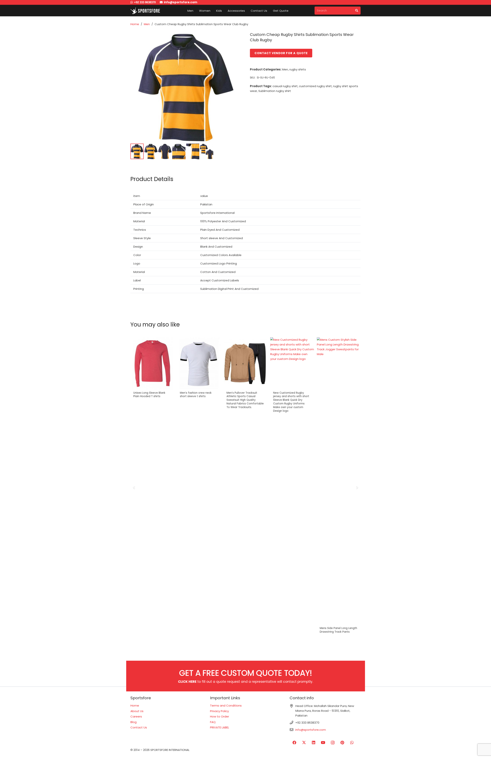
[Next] (357, 487)
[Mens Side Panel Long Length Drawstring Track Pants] (339, 481)
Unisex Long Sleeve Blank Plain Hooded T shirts (149, 394)
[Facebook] (294, 742)
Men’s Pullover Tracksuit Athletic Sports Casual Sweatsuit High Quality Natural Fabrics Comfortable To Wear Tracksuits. (245, 400)
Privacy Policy (219, 711)
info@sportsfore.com (310, 730)
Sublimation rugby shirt (274, 91)
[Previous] (134, 487)
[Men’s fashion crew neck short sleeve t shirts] (199, 363)
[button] (196, 10)
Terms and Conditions (226, 705)
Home (134, 24)
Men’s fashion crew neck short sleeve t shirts (196, 394)
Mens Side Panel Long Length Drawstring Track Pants (338, 630)
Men (147, 24)
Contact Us (138, 727)
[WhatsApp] (352, 742)
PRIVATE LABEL (219, 727)
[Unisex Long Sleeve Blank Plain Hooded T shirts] (152, 363)
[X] (304, 742)
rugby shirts (297, 69)
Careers (136, 716)
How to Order (219, 716)
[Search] (357, 11)
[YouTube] (323, 742)
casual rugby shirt (285, 86)
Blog (133, 722)
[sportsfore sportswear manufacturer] (145, 10)
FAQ (213, 722)
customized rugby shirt (315, 86)
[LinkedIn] (313, 742)
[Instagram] (333, 742)
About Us (136, 711)
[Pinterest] (342, 742)
